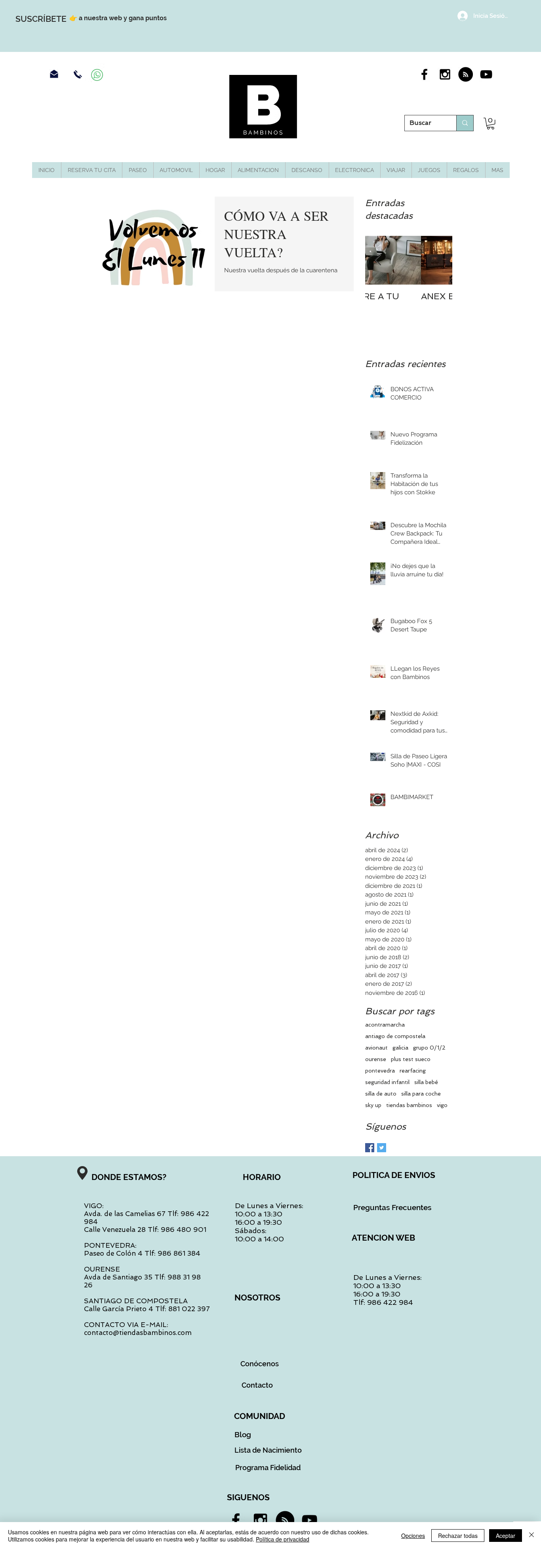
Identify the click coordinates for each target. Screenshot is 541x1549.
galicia (400, 1047)
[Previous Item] (377, 260)
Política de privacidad (282, 1539)
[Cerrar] (531, 1535)
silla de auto (380, 1093)
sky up (373, 1105)
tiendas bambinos (409, 1105)
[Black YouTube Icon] (486, 74)
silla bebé (426, 1082)
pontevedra (380, 1070)
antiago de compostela (395, 1036)
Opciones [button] (413, 1535)
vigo (442, 1105)
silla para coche (421, 1093)
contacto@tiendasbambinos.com (138, 1333)
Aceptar (505, 1535)
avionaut (376, 1047)
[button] (490, 123)
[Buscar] (464, 123)
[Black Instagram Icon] (445, 74)
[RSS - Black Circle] (465, 74)
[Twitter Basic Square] (381, 1147)
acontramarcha (385, 1024)
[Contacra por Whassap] (97, 75)
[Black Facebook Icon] (424, 74)
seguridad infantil (387, 1082)
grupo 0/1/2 (429, 1047)
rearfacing (413, 1070)
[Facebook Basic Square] (369, 1147)
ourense (375, 1059)
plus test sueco (411, 1059)
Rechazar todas (458, 1535)
